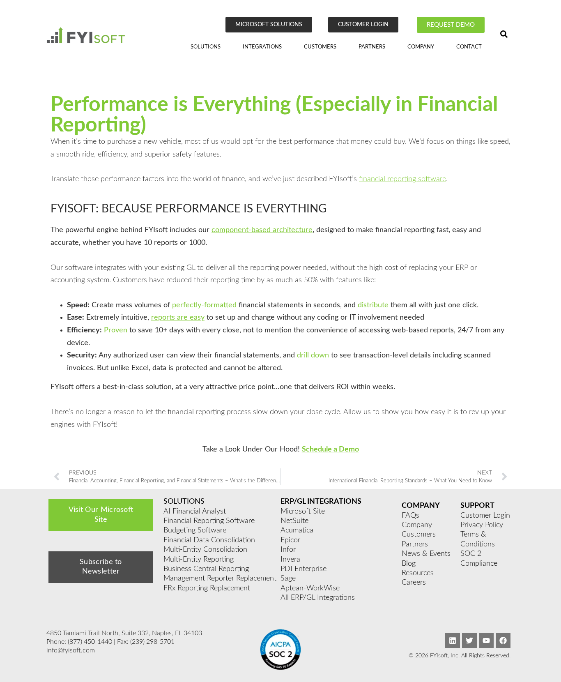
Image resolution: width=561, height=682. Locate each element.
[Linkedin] (452, 640)
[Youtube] (486, 640)
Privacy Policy (481, 525)
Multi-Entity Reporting (198, 559)
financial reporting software (402, 179)
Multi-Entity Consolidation (205, 549)
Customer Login (485, 515)
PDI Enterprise (303, 569)
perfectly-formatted (204, 305)
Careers (414, 582)
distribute (373, 305)
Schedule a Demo (330, 449)
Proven (115, 330)
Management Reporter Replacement (219, 578)
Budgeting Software (194, 530)
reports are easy (178, 317)
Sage (288, 578)
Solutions (206, 47)
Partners (372, 47)
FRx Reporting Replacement (206, 588)
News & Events (426, 554)
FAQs (410, 515)
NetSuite (294, 521)
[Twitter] (469, 640)
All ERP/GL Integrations (317, 597)
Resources (418, 573)
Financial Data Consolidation (209, 540)
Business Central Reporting (206, 569)
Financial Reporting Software (209, 521)
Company (420, 47)
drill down (314, 355)
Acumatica (296, 530)
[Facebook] (503, 640)
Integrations (262, 47)
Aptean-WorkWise (310, 588)
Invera (290, 559)
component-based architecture (262, 230)
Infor (288, 549)
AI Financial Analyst (194, 511)
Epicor (290, 540)
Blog (409, 563)
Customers (320, 47)
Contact (469, 47)
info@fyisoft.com (70, 650)
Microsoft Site (302, 511)
